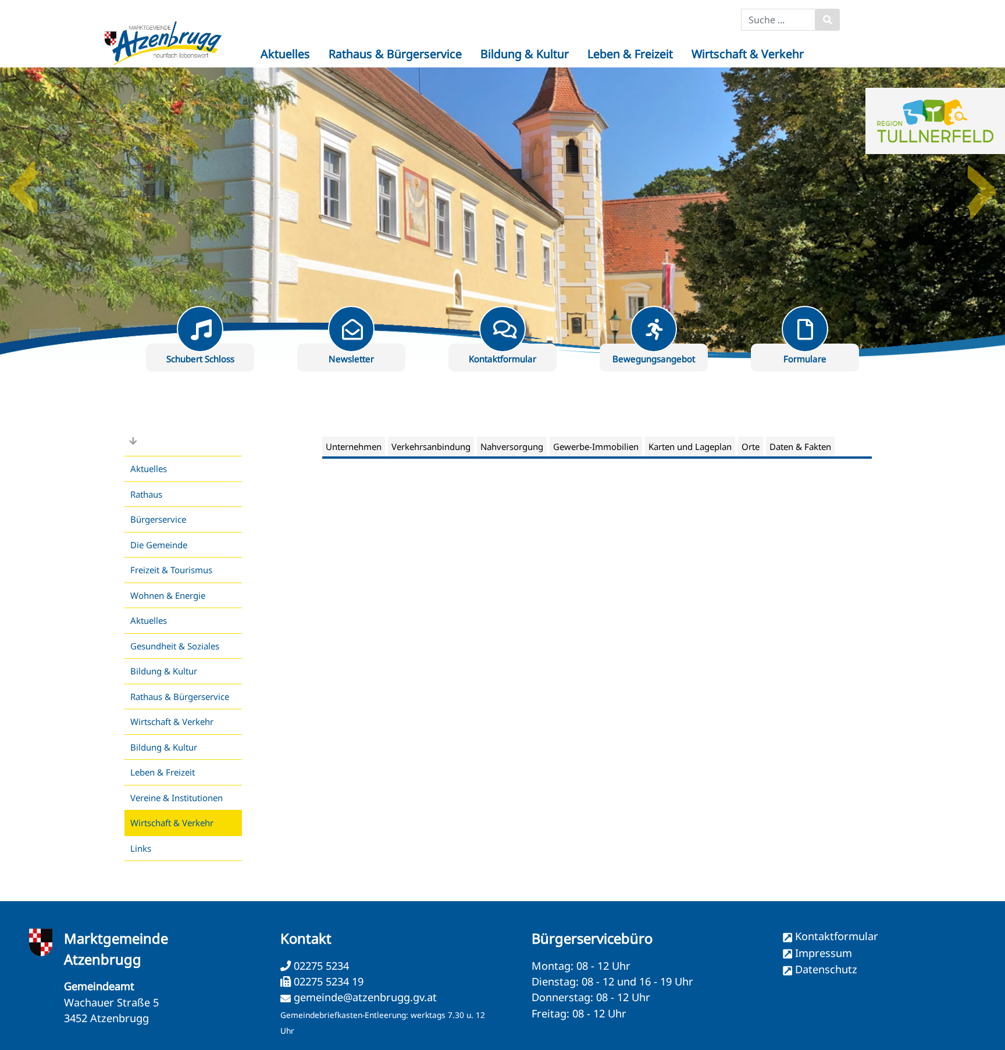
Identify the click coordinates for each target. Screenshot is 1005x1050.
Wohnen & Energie (167, 595)
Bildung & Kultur (163, 671)
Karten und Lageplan (690, 446)
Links (140, 848)
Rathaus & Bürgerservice (179, 696)
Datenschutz (826, 969)
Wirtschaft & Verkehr (171, 721)
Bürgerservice (158, 519)
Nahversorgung (511, 446)
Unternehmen (354, 446)
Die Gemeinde (158, 545)
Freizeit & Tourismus (171, 570)
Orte (751, 446)
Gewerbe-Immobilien (596, 446)
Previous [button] (23, 183)
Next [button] (981, 183)
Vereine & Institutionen (176, 797)
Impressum (823, 953)
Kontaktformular (836, 936)
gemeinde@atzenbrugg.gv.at (365, 997)
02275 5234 (320, 966)
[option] (502, 212)
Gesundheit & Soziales (174, 646)
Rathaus (146, 494)
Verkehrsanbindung (431, 446)
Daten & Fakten (800, 446)
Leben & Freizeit (162, 772)
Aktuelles (148, 468)
